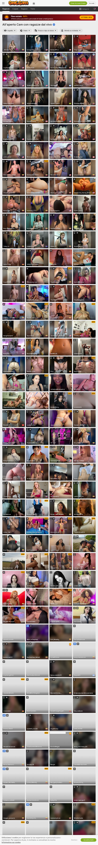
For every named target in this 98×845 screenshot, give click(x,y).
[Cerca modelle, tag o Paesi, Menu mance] (94, 8)
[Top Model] (34, 3)
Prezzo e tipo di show (46, 30)
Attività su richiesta (71, 30)
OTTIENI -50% (86, 17)
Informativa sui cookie (11, 842)
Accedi (91, 3)
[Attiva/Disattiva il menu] (3, 3)
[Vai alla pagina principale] (19, 3)
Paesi (25, 30)
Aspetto (10, 30)
